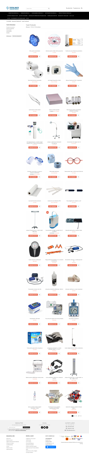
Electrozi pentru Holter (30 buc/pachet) (54, 51)
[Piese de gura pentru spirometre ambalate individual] (74, 99)
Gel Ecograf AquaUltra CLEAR (54, 80)
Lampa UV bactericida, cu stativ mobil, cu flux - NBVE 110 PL (74, 378)
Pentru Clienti (30, 436)
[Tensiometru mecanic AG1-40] (35, 279)
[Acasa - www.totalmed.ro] (12, 8)
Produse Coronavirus (10, 27)
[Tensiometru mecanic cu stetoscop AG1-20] (74, 249)
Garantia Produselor (30, 444)
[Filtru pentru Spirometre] (35, 40)
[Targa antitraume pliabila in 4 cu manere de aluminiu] (54, 249)
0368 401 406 (70, 428)
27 (78, 415)
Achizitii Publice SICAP (12, 15)
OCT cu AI (71, 15)
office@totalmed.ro (70, 430)
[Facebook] (42, 427)
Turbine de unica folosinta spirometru (73, 51)
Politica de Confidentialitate (20, 430)
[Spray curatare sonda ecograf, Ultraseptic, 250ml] (35, 396)
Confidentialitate (9, 444)
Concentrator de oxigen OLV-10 (74, 142)
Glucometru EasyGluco (74, 318)
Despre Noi (8, 438)
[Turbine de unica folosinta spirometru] (74, 40)
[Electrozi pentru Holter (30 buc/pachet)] (54, 40)
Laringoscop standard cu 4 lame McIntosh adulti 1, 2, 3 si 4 (54, 348)
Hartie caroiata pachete (54, 109)
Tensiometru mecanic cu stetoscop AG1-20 (74, 260)
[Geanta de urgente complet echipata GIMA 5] (74, 396)
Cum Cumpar (28, 441)
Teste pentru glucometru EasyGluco (34, 348)
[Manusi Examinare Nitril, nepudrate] (74, 70)
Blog (27, 18)
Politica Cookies (9, 447)
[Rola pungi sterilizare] (54, 161)
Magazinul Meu (10, 436)
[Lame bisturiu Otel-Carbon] (35, 99)
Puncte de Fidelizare (30, 443)
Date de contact (9, 440)
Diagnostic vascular (63, 15)
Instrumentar (9, 31)
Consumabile (8, 30)
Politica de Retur (9, 449)
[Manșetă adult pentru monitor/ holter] (74, 220)
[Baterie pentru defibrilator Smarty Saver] (35, 367)
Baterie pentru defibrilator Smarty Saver (34, 377)
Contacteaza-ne (52, 446)
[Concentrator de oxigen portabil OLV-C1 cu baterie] (54, 220)
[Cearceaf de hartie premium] (35, 190)
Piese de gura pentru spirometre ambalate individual (74, 110)
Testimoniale (28, 440)
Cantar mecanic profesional (35, 259)
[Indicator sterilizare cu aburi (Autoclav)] (74, 279)
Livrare (7, 446)
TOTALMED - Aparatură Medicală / (14, 21)
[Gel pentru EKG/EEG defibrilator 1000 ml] (54, 279)
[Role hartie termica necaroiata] (35, 70)
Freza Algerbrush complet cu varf (74, 200)
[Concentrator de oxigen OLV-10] (74, 130)
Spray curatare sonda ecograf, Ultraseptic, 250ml (34, 407)
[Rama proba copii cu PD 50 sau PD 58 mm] (74, 161)
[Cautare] (49, 8)
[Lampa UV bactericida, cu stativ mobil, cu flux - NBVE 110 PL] (74, 367)
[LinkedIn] (47, 427)
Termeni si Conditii (10, 443)
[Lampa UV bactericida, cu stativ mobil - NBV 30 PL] (35, 220)
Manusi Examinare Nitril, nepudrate (74, 80)
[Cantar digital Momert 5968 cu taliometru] (74, 337)
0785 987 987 (70, 426)
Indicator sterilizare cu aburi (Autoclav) (73, 289)
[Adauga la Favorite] (39, 56)
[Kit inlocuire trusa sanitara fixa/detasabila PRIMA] (54, 396)
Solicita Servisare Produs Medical (32, 447)
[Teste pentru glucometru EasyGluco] (35, 337)
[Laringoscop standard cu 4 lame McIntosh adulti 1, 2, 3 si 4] (54, 337)
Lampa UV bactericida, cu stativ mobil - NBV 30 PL (34, 231)
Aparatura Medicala (10, 28)
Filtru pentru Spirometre (34, 51)
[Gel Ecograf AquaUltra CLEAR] (54, 70)
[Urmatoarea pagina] (81, 416)
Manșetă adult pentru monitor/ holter (74, 230)
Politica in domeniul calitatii (31, 446)
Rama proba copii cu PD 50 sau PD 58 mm (74, 171)
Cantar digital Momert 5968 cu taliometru (74, 348)
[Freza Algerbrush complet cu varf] (74, 190)
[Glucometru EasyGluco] (74, 308)
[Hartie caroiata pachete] (54, 99)
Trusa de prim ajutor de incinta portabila (54, 318)
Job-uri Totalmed (23, 15)
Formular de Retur (52, 15)
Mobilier (8, 32)
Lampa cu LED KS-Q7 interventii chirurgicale (54, 142)
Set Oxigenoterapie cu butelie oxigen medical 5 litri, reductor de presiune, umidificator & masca (35, 142)
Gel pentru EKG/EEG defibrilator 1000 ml (54, 289)
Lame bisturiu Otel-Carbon (35, 109)
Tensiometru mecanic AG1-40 (34, 289)
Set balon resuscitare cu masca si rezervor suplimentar (34, 172)
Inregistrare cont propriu (31, 438)
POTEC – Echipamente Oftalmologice (16, 18)
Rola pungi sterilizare (54, 171)
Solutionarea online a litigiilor (31, 450)
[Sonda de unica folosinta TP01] (54, 190)
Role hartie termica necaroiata (34, 80)
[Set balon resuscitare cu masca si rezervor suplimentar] (35, 161)
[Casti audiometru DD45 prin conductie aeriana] (54, 367)
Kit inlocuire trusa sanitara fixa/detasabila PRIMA (54, 407)
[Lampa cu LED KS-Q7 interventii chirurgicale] (54, 130)
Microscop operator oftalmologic (37, 15)
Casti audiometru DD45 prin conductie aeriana (54, 378)
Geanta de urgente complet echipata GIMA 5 (74, 407)
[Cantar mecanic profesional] (35, 249)
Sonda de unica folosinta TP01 (54, 200)
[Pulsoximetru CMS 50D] (35, 308)
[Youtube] (44, 427)
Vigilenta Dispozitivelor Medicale (12, 441)
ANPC (27, 449)
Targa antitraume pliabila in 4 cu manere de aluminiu (54, 260)
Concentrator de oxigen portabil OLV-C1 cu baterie (54, 231)
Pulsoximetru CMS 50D (35, 318)
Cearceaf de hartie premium (35, 200)
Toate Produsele (25, 21)
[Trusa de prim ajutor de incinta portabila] (54, 308)
